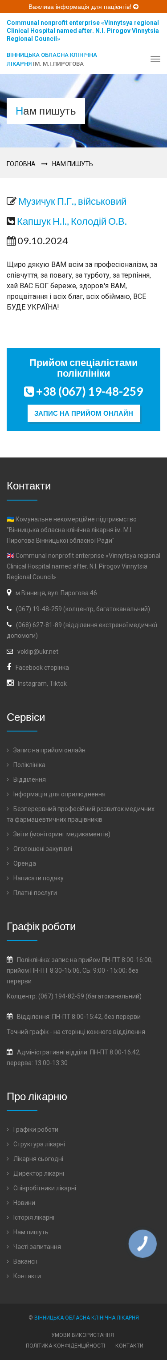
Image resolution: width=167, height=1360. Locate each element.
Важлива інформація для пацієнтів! (81, 6)
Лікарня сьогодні (37, 1158)
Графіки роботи (35, 1129)
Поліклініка (28, 764)
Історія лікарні (33, 1217)
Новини (23, 1202)
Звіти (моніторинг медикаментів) (61, 834)
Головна (21, 163)
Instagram (32, 683)
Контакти (26, 1276)
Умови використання (82, 1335)
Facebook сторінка (42, 667)
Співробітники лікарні (44, 1188)
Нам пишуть (72, 163)
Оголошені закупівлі (42, 848)
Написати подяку (38, 878)
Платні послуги (34, 892)
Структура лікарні (38, 1144)
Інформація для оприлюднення (59, 794)
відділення (129, 1031)
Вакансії (24, 1261)
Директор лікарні (38, 1173)
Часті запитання (36, 1246)
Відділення (29, 779)
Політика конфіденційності (65, 1346)
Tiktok (58, 683)
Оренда (24, 863)
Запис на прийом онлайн (83, 413)
